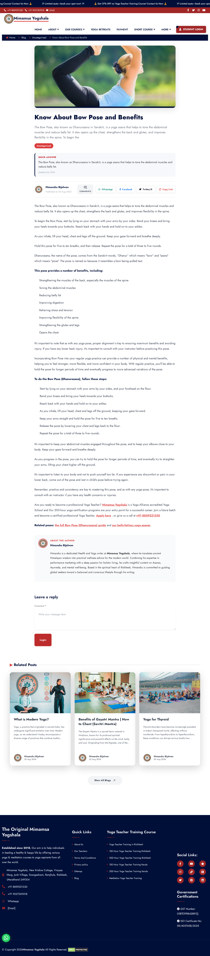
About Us (78, 844)
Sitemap (78, 871)
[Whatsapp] (6, 938)
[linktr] (191, 872)
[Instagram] (198, 10)
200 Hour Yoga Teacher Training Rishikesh (130, 857)
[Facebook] (188, 10)
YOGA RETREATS (100, 29)
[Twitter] (193, 10)
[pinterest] (191, 880)
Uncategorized (39, 37)
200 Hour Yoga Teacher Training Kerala (128, 871)
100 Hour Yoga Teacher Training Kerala (128, 864)
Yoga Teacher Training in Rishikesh (126, 844)
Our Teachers (80, 851)
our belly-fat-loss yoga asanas (131, 525)
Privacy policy (81, 864)
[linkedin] (202, 880)
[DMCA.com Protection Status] (78, 949)
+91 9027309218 (17, 894)
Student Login (192, 29)
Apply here (103, 515)
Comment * (40, 605)
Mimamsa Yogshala (114, 505)
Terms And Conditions (85, 857)
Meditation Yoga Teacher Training (125, 878)
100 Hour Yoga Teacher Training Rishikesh (129, 851)
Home (38, 29)
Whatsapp (13, 901)
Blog (23, 37)
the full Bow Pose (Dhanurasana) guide (80, 525)
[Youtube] (204, 10)
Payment (122, 29)
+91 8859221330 (148, 515)
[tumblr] (202, 872)
